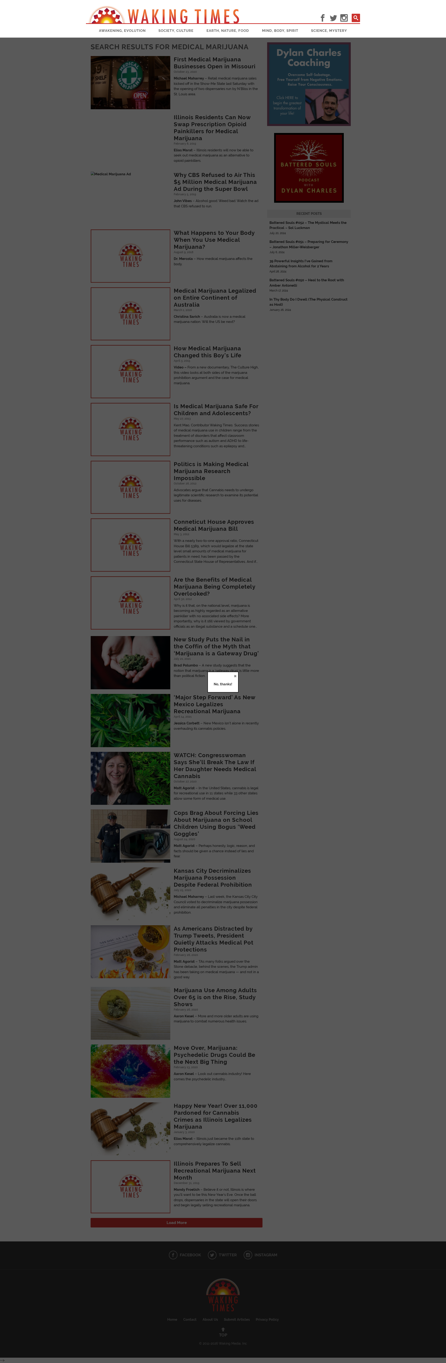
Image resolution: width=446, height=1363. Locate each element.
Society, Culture (175, 31)
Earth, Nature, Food (228, 31)
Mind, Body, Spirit (280, 31)
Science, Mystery (329, 31)
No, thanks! (223, 684)
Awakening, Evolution (122, 31)
